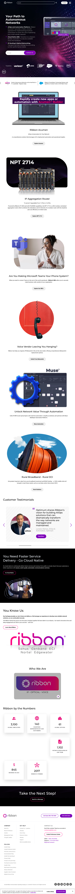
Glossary (22, 830)
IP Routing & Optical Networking (19, 43)
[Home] (9, 3)
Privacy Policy (7, 858)
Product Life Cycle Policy (9, 860)
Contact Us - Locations (25, 828)
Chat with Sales (66, 815)
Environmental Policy (9, 853)
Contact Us (29, 52)
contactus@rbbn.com (50, 830)
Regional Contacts (49, 842)
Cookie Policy (7, 847)
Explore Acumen (38, 143)
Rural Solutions (37, 489)
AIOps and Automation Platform (19, 27)
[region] (37, 891)
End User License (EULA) (9, 851)
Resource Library (23, 835)
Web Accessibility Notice (25, 842)
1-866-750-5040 (52, 838)
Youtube (64, 884)
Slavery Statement (8, 869)
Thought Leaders (8, 837)
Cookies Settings (50, 891)
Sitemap (22, 837)
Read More (41, 536)
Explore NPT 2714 (37, 216)
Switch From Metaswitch (37, 359)
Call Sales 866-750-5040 (49, 815)
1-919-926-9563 (54, 840)
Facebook (55, 884)
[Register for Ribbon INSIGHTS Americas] (21, 83)
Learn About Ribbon (10, 627)
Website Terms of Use (9, 874)
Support (21, 839)
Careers (6, 833)
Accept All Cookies (61, 891)
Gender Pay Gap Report (9, 856)
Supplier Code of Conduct (10, 872)
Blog (70, 884)
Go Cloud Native (9, 572)
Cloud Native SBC (14, 37)
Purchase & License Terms (10, 862)
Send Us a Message (37, 799)
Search (56, 2)
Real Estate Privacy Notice (10, 867)
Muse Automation (38, 424)
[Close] (72, 891)
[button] (4, 525)
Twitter (58, 884)
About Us (6, 828)
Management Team (8, 835)
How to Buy (22, 833)
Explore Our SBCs (38, 288)
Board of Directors (8, 830)
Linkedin (61, 884)
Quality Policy (7, 865)
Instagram (67, 884)
